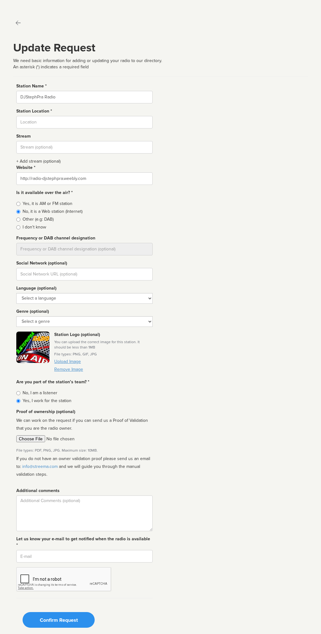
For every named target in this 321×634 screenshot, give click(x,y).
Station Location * (34, 111)
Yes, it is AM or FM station (47, 203)
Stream (23, 136)
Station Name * (31, 86)
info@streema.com (40, 466)
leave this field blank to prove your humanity (23, 6)
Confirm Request (59, 620)
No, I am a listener (40, 393)
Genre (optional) (32, 311)
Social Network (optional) (41, 263)
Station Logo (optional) (77, 334)
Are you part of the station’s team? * (52, 382)
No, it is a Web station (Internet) (52, 211)
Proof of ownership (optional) (45, 411)
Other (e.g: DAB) (38, 219)
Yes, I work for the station (47, 400)
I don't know (34, 227)
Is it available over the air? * (44, 192)
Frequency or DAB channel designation (55, 238)
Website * (25, 167)
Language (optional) (36, 288)
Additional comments (38, 490)
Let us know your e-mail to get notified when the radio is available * (83, 542)
